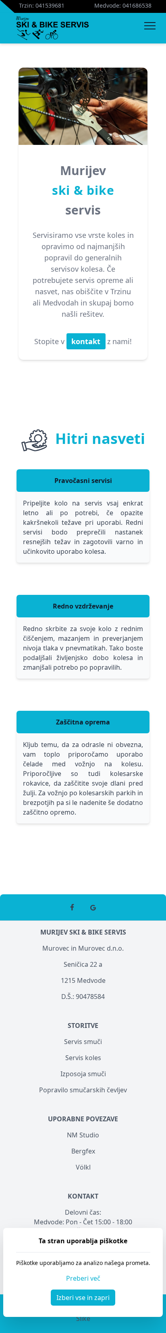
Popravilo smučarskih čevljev (83, 1089)
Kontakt (83, 1196)
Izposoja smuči (83, 1073)
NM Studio (83, 1135)
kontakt (86, 341)
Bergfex (83, 1151)
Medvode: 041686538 (122, 5)
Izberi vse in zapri (83, 1297)
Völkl (83, 1167)
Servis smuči (83, 1041)
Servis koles (83, 1057)
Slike (83, 1318)
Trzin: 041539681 (41, 5)
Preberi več (83, 1278)
